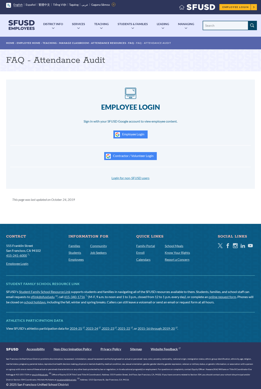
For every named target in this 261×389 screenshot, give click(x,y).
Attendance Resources (108, 42)
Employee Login (235, 7)
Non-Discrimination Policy (73, 349)
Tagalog (74, 4)
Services (78, 24)
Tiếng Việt (59, 4)
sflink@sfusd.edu (43, 297)
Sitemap (136, 349)
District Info (53, 24)
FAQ (131, 42)
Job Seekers (98, 252)
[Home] (197, 8)
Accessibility (36, 349)
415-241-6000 (16, 255)
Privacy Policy (111, 349)
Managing (186, 24)
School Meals (174, 246)
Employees (76, 259)
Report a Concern (177, 259)
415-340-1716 (74, 297)
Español (31, 4)
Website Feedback (164, 349)
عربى (85, 4)
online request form (222, 297)
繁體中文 (44, 4)
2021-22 (124, 328)
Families (74, 246)
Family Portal (145, 246)
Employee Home (28, 42)
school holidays (35, 302)
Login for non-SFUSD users (130, 178)
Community (98, 246)
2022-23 (108, 328)
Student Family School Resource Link (44, 292)
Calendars (143, 259)
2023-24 (92, 328)
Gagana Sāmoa (100, 4)
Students (75, 252)
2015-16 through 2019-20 (156, 328)
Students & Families (133, 24)
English (18, 4)
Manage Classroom (74, 42)
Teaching (101, 24)
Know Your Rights (177, 252)
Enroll (140, 252)
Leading (163, 24)
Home (10, 42)
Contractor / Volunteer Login (133, 156)
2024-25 (76, 328)
